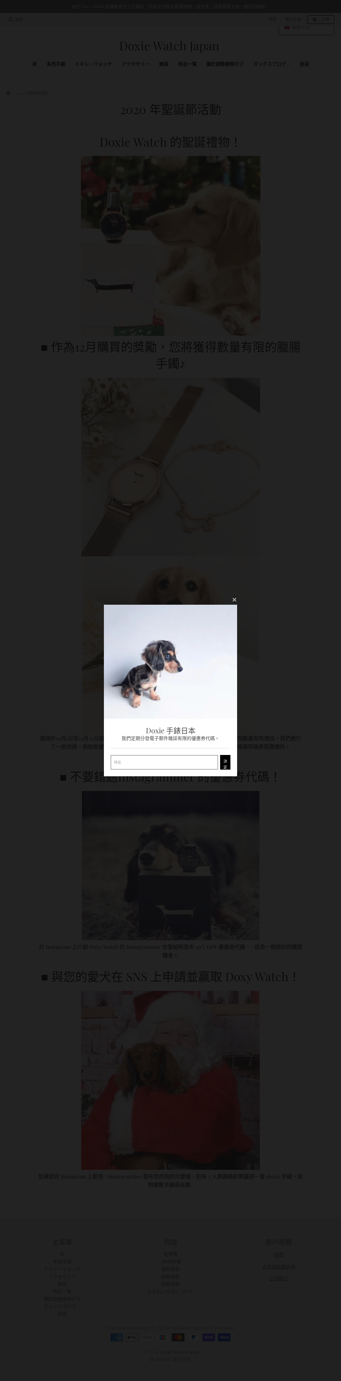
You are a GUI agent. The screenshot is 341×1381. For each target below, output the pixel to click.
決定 (225, 764)
